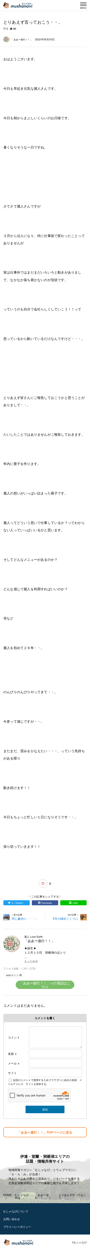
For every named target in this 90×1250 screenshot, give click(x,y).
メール (13, 1063)
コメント (14, 1037)
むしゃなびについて (15, 1211)
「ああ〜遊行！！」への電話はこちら (45, 985)
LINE (75, 902)
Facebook (46, 902)
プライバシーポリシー (17, 1227)
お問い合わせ (11, 1219)
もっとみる (31, 961)
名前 (12, 1053)
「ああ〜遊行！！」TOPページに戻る (45, 1132)
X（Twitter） (18, 902)
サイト (12, 1072)
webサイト (12, 975)
